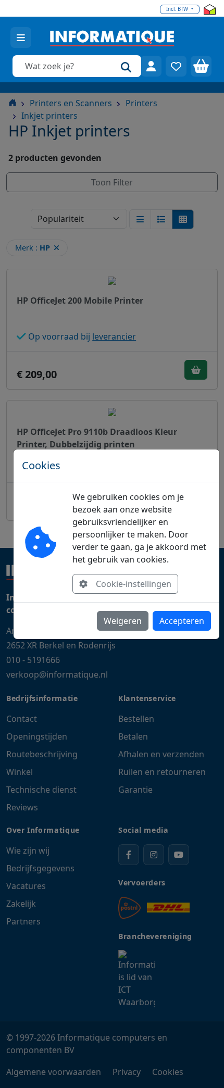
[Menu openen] (20, 37)
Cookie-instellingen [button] (133, 584)
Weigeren (123, 621)
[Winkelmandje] (201, 66)
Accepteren (181, 621)
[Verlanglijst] (176, 66)
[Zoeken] (126, 66)
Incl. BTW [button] (178, 9)
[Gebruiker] (151, 66)
